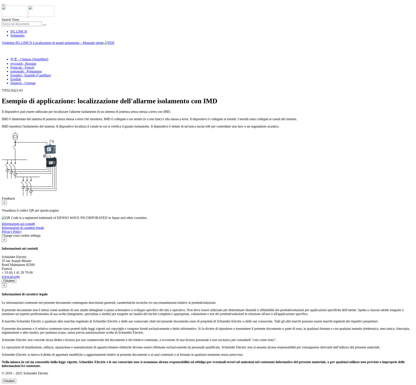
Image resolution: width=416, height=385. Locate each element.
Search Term (10, 19)
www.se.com (11, 276)
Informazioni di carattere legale (23, 228)
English (15, 79)
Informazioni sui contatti (18, 224)
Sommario (17, 35)
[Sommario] (3, 48)
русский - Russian (23, 63)
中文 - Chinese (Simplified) (29, 59)
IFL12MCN (18, 31)
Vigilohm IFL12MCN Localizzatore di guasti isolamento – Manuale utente (53, 43)
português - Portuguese (26, 71)
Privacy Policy (12, 231)
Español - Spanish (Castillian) (30, 75)
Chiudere (9, 280)
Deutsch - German (23, 83)
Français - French (22, 67)
